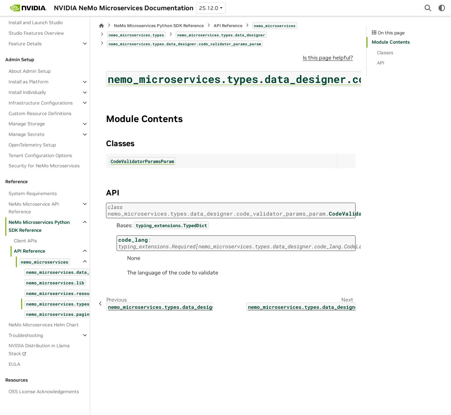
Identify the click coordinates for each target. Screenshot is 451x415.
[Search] (428, 8)
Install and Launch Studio (36, 22)
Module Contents (391, 42)
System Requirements (33, 193)
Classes (385, 53)
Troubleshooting (26, 335)
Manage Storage (27, 124)
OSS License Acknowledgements (44, 391)
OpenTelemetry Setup (32, 144)
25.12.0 (208, 8)
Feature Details (25, 43)
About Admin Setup (30, 71)
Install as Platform (29, 82)
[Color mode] (442, 8)
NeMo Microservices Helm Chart (44, 324)
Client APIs (25, 240)
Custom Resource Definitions (40, 113)
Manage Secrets (26, 134)
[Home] (101, 25)
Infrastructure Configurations (41, 102)
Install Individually (27, 92)
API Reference (29, 251)
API (380, 63)
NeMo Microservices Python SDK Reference (39, 226)
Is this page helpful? (328, 57)
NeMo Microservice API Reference (34, 208)
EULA (14, 364)
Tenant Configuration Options (40, 155)
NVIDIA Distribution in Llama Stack (39, 349)
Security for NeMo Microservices (44, 166)
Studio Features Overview (36, 33)
